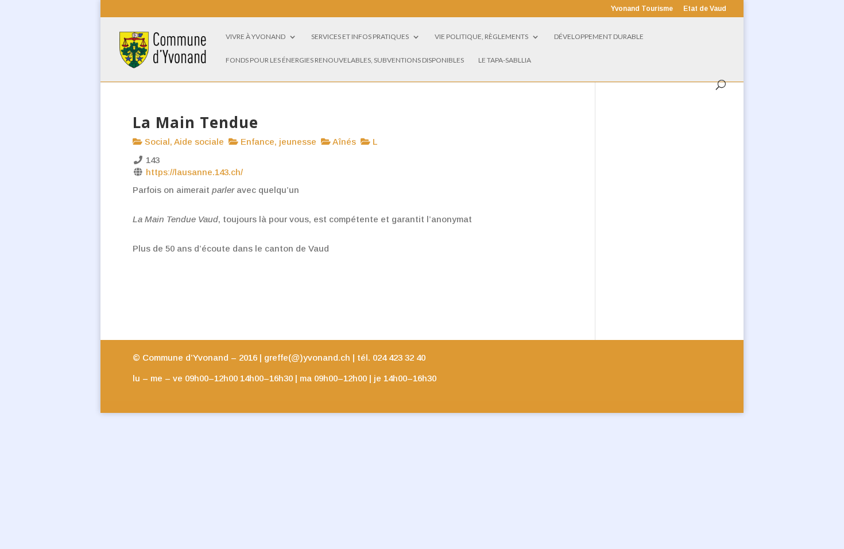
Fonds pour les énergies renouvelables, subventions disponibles (345, 60)
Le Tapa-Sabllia (504, 60)
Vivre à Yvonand (255, 37)
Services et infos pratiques (360, 37)
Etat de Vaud (704, 9)
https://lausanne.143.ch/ (194, 172)
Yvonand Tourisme (642, 9)
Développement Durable (599, 37)
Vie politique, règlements (481, 37)
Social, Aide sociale (183, 141)
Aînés (343, 141)
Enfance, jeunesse (277, 141)
